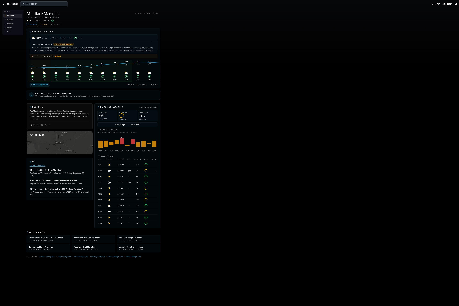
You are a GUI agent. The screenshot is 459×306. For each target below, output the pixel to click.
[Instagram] (49, 125)
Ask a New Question (37, 166)
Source (35, 119)
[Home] (10, 3)
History (9, 28)
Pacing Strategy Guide (115, 257)
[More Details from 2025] (100, 165)
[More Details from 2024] (100, 170)
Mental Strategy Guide (133, 257)
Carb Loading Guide (65, 257)
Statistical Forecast (64, 44)
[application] (127, 143)
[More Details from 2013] (100, 223)
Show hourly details (40, 85)
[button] (93, 95)
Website (35, 125)
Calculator (447, 4)
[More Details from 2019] (100, 188)
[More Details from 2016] (100, 206)
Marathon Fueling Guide (47, 257)
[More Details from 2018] (100, 194)
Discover (436, 4)
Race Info (10, 24)
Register (45, 24)
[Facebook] (42, 125)
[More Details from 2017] (100, 200)
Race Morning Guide (81, 257)
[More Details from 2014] (100, 217)
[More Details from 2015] (100, 211)
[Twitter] (45, 125)
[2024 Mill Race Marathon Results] (153, 171)
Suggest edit (57, 24)
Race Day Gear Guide (97, 257)
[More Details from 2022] (100, 182)
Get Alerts (33, 24)
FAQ (8, 32)
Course (10, 20)
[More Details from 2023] (100, 176)
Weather (10, 16)
